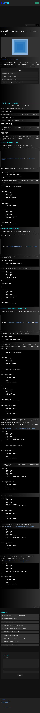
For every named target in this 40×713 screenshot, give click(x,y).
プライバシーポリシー (7, 701)
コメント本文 (5, 657)
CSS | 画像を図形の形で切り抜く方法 (9, 618)
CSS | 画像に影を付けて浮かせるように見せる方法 (12, 625)
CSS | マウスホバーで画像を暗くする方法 (10, 641)
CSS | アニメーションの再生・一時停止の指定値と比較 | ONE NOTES (20, 428)
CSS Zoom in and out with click (14, 246)
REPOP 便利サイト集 (7, 707)
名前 (4, 670)
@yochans (31, 158)
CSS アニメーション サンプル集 (11, 59)
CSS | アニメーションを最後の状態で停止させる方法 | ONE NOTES (19, 526)
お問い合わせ (5, 702)
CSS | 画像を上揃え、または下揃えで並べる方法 (12, 622)
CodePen (3, 159)
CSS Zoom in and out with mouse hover (15, 158)
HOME (2, 27)
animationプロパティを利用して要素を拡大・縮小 (12, 82)
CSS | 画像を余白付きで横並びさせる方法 (10, 631)
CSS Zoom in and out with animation (14, 322)
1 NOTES (5, 3)
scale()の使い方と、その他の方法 (9, 73)
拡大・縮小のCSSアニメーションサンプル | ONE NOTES (17, 560)
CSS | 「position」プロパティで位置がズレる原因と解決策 (14, 628)
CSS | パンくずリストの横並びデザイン (10, 644)
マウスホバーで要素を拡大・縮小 (9, 76)
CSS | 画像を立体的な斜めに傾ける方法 (10, 635)
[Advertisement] (20, 15)
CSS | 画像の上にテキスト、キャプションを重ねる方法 (13, 615)
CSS (5, 27)
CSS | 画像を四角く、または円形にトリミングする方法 (13, 638)
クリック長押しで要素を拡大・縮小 (9, 79)
